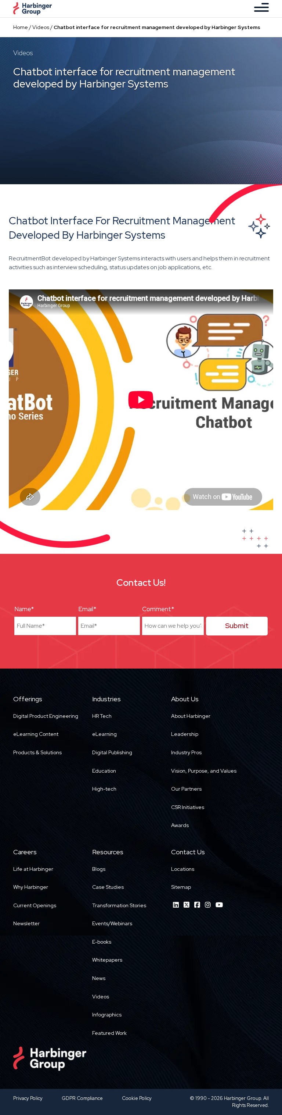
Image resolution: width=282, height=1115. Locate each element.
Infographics (107, 1014)
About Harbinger (190, 716)
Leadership (184, 734)
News (98, 978)
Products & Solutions (37, 752)
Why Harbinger (30, 887)
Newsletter (26, 923)
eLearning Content (35, 734)
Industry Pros (186, 752)
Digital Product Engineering (45, 716)
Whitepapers (107, 960)
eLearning (104, 734)
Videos (40, 27)
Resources (107, 852)
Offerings (27, 699)
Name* (24, 609)
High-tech (104, 789)
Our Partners (186, 789)
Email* (87, 609)
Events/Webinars (112, 923)
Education (104, 770)
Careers (25, 852)
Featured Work (109, 1033)
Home (20, 27)
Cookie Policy (137, 1098)
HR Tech (102, 716)
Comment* (158, 609)
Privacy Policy (28, 1098)
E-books (101, 941)
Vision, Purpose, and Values (203, 770)
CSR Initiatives (187, 807)
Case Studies (108, 887)
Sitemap (181, 887)
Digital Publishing (112, 752)
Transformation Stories (119, 905)
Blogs (98, 869)
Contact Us (188, 852)
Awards (180, 825)
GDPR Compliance (82, 1098)
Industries (106, 699)
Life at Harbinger (33, 869)
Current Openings (34, 905)
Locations (182, 869)
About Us (185, 699)
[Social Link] (176, 905)
